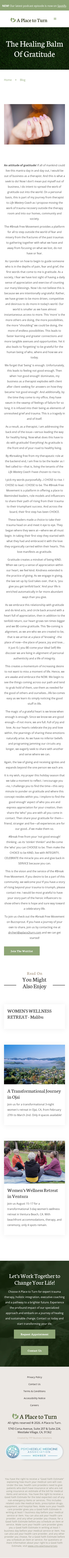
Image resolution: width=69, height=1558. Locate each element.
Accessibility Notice (34, 1398)
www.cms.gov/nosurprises (42, 1545)
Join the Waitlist (22, 951)
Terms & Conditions (34, 1391)
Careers (34, 1405)
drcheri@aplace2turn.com (24, 932)
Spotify (61, 6)
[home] (28, 20)
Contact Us (35, 1350)
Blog (22, 80)
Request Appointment (35, 1334)
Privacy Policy (34, 1377)
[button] (55, 19)
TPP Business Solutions (40, 1437)
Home (8, 80)
